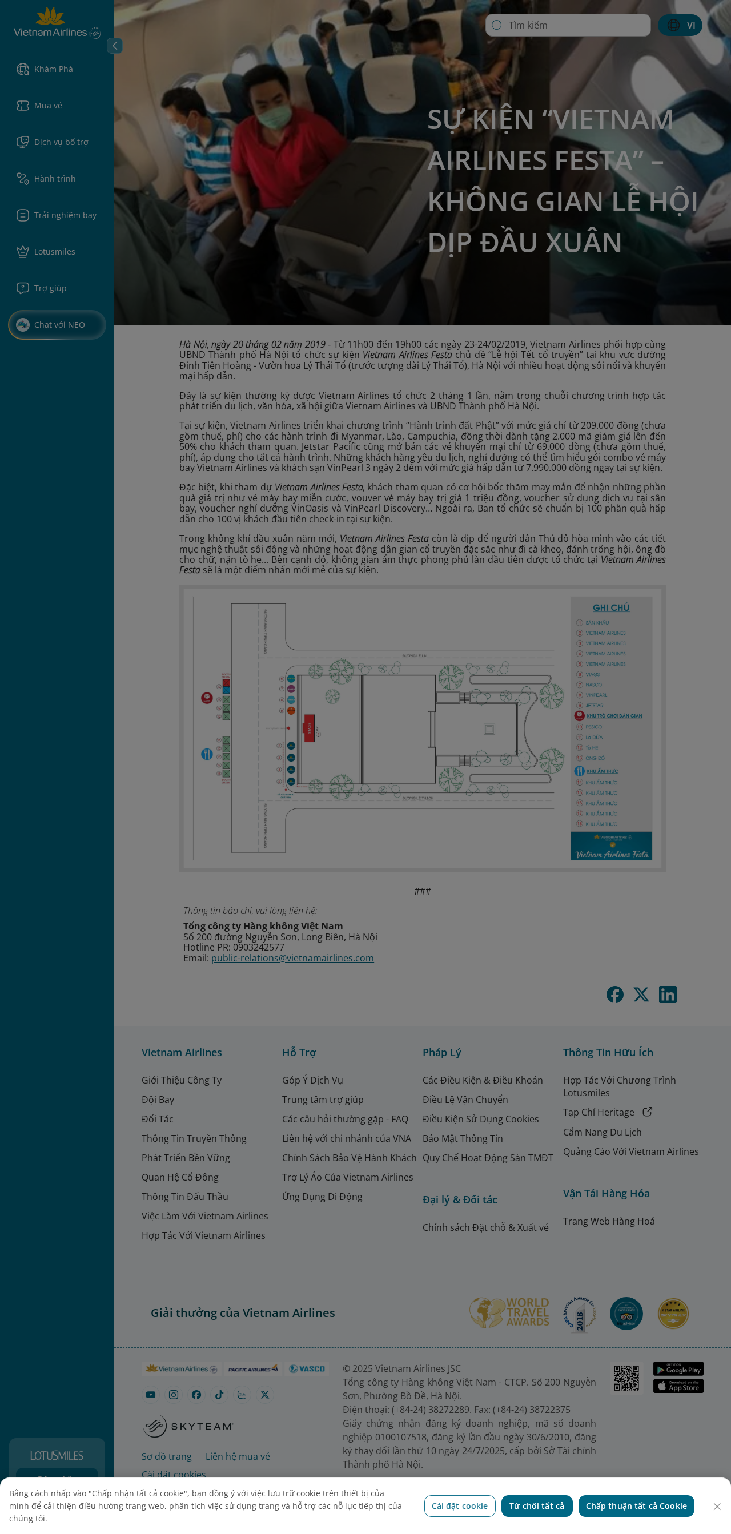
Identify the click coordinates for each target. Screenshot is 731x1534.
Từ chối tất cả (536, 1505)
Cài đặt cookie (460, 1505)
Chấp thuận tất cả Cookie (636, 1505)
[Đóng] (717, 1506)
